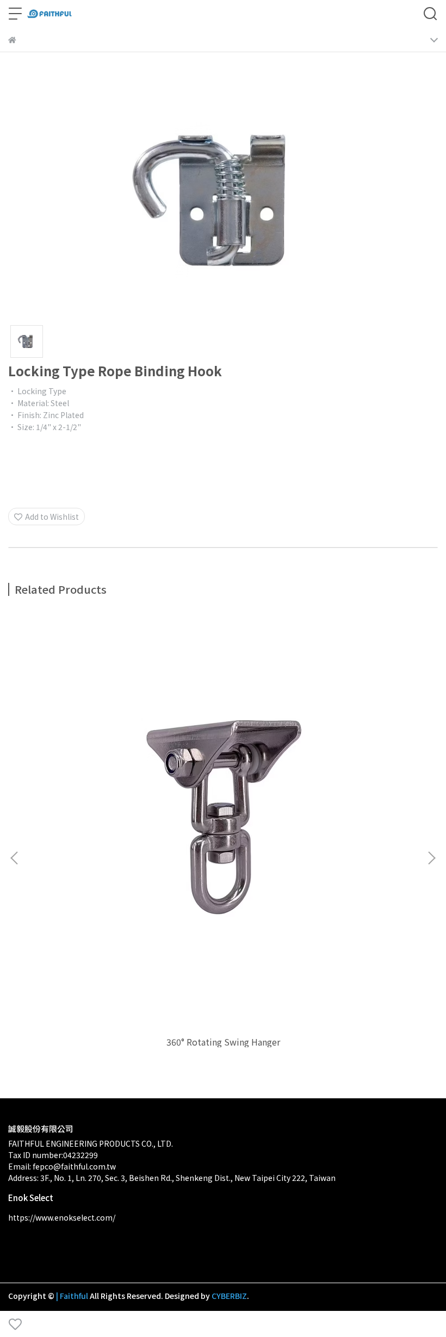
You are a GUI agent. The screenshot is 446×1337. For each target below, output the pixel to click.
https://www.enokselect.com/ (61, 1217)
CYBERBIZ (229, 1295)
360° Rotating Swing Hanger (223, 1041)
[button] (431, 858)
